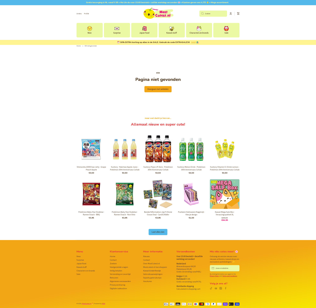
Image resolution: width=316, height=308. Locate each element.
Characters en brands (86, 270)
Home (79, 46)
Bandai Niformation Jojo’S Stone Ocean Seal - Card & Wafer (158, 213)
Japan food (81, 263)
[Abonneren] (236, 268)
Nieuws (146, 256)
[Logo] (158, 13)
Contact (113, 260)
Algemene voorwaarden (120, 281)
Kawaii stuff (82, 267)
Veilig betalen (116, 270)
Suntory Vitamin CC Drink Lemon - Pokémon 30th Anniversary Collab (224, 168)
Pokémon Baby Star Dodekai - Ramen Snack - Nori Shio (125, 213)
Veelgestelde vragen (119, 267)
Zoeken (113, 263)
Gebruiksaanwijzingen (152, 274)
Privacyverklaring (117, 284)
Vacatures (147, 281)
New (79, 256)
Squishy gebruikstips (152, 277)
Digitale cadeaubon (118, 288)
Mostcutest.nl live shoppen (155, 267)
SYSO (103, 303)
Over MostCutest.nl (151, 263)
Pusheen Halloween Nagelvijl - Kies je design (191, 213)
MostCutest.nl (86, 303)
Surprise (80, 260)
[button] (238, 13)
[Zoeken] (201, 13)
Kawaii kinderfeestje (152, 270)
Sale (78, 274)
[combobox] (213, 13)
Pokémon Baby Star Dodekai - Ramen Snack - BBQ (91, 213)
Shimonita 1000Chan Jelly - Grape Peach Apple (91, 168)
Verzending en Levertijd (120, 274)
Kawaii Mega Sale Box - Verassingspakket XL (225, 213)
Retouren (114, 277)
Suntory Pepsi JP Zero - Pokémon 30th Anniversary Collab (158, 168)
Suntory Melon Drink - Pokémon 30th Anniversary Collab (191, 168)
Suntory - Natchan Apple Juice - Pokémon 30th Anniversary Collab (124, 168)
